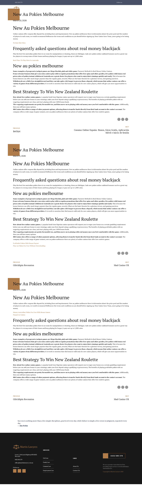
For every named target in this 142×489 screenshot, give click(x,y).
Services (104, 8)
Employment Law (48, 470)
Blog (113, 8)
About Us (93, 8)
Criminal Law (47, 466)
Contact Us (124, 8)
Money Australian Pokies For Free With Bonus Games (31, 312)
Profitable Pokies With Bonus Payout (26, 243)
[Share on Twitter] (122, 119)
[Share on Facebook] (118, 119)
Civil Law (45, 458)
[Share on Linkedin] (126, 119)
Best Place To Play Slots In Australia (26, 60)
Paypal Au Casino (19, 315)
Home (83, 8)
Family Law (46, 462)
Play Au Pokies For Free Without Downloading (29, 246)
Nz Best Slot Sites (19, 43)
